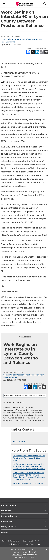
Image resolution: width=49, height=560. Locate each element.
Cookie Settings (32, 544)
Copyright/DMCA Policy (33, 541)
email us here (19, 441)
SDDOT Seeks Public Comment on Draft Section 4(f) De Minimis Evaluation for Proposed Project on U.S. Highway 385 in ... (29, 476)
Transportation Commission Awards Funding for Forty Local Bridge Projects (29, 458)
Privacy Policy (15, 544)
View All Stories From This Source (28, 483)
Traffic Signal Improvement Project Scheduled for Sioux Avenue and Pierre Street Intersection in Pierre (29, 466)
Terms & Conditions (10, 541)
